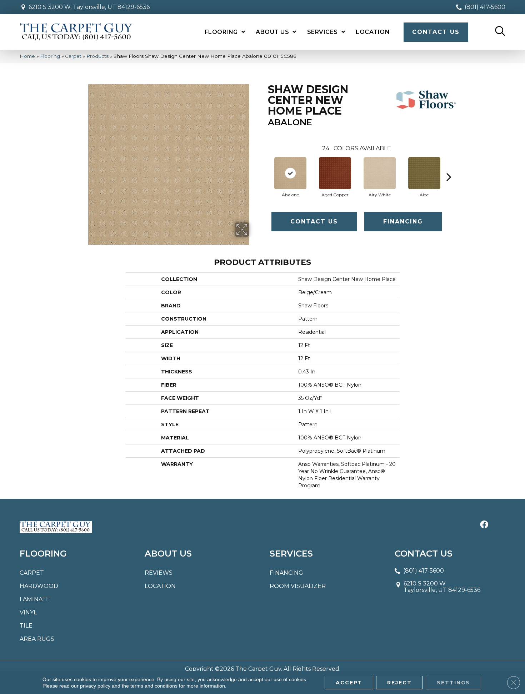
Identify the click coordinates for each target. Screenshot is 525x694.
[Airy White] (380, 173)
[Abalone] (290, 173)
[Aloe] (424, 173)
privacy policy (95, 686)
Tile (26, 625)
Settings (453, 682)
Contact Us (314, 221)
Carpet (73, 56)
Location (160, 586)
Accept (349, 682)
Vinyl (28, 612)
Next (449, 166)
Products (97, 56)
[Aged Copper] (335, 173)
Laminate (35, 599)
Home (27, 56)
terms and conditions (154, 686)
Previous (264, 166)
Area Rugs (37, 638)
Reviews (158, 572)
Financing (403, 221)
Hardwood (39, 586)
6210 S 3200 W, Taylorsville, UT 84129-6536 (89, 7)
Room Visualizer (298, 586)
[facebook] (484, 525)
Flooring (50, 56)
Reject (399, 682)
